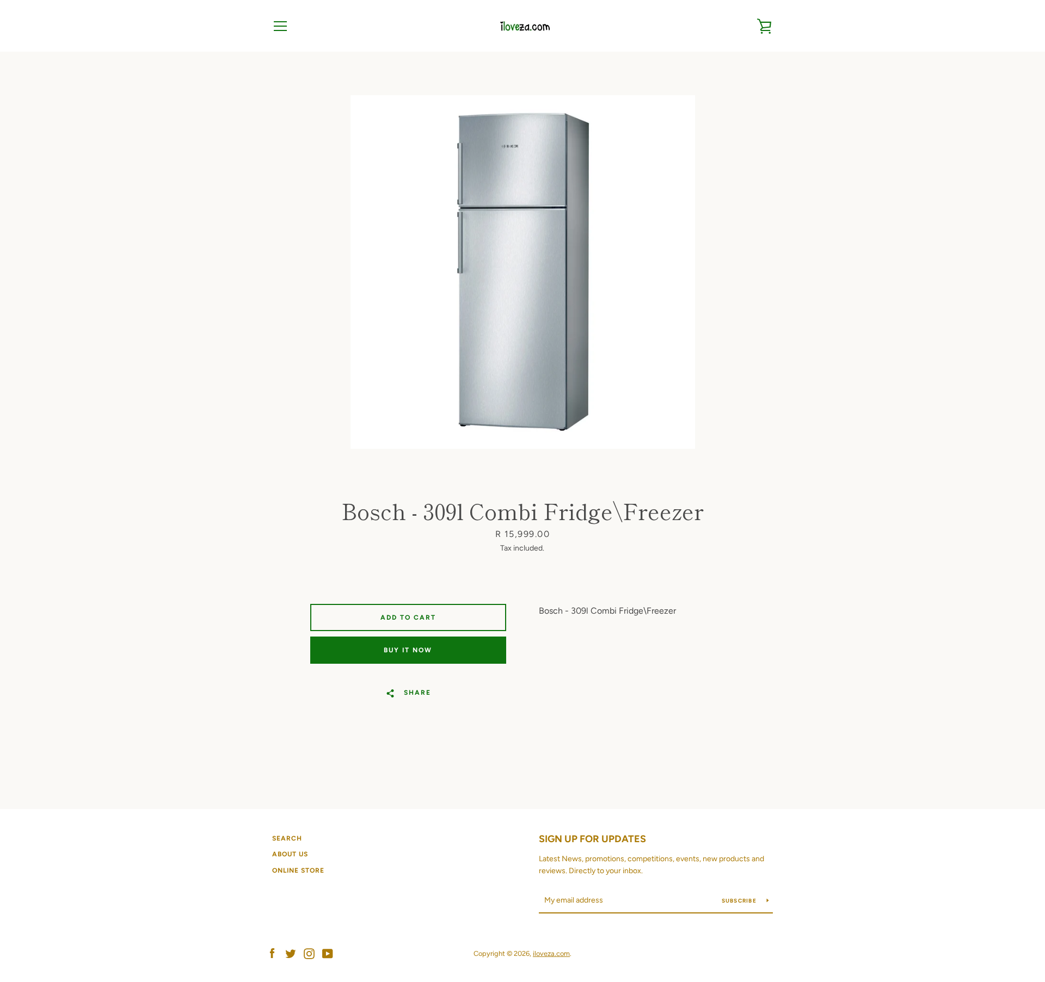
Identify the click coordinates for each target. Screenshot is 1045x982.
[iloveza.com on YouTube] (327, 953)
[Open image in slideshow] (523, 272)
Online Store (298, 870)
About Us (290, 854)
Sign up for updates (592, 839)
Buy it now (408, 650)
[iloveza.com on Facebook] (272, 953)
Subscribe (740, 900)
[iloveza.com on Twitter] (290, 953)
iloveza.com (551, 953)
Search (287, 838)
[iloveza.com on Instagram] (309, 953)
